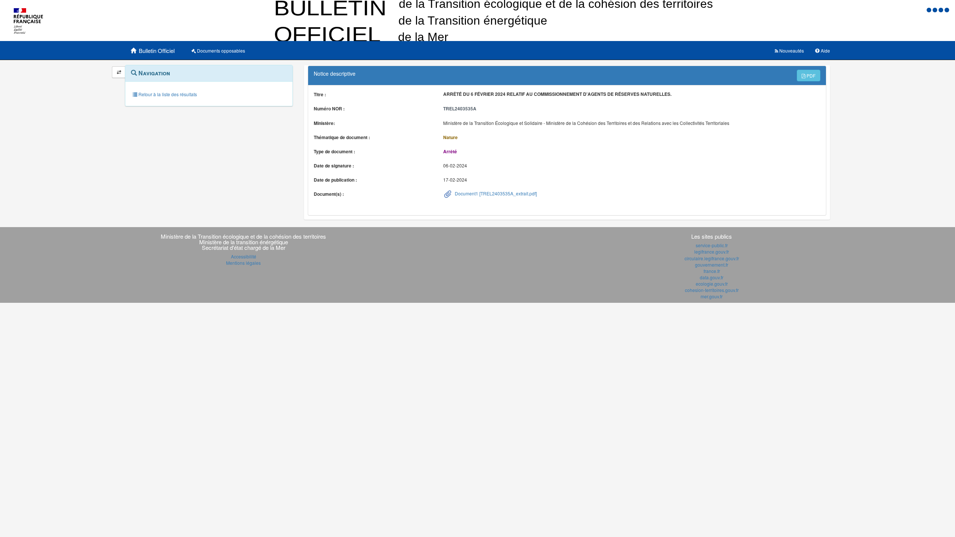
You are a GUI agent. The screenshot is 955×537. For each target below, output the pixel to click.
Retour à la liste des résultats (167, 94)
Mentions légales (243, 263)
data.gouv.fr (711, 277)
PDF (810, 75)
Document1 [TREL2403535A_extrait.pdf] (495, 193)
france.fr (712, 271)
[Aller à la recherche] (942, 9)
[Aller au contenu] (936, 9)
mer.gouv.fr (712, 296)
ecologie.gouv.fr (712, 283)
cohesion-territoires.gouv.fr (712, 290)
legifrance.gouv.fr (711, 251)
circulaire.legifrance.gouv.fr (712, 258)
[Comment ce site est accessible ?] (930, 9)
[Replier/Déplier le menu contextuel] (119, 72)
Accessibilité (243, 256)
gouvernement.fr (711, 264)
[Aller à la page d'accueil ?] (947, 9)
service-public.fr (712, 245)
